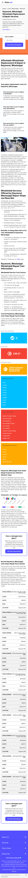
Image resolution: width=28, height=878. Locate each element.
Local (8, 8)
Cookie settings (4, 876)
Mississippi (15, 8)
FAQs (18, 259)
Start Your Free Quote (14, 45)
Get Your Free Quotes (14, 551)
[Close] (25, 874)
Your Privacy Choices (13, 858)
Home (4, 8)
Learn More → (6, 29)
